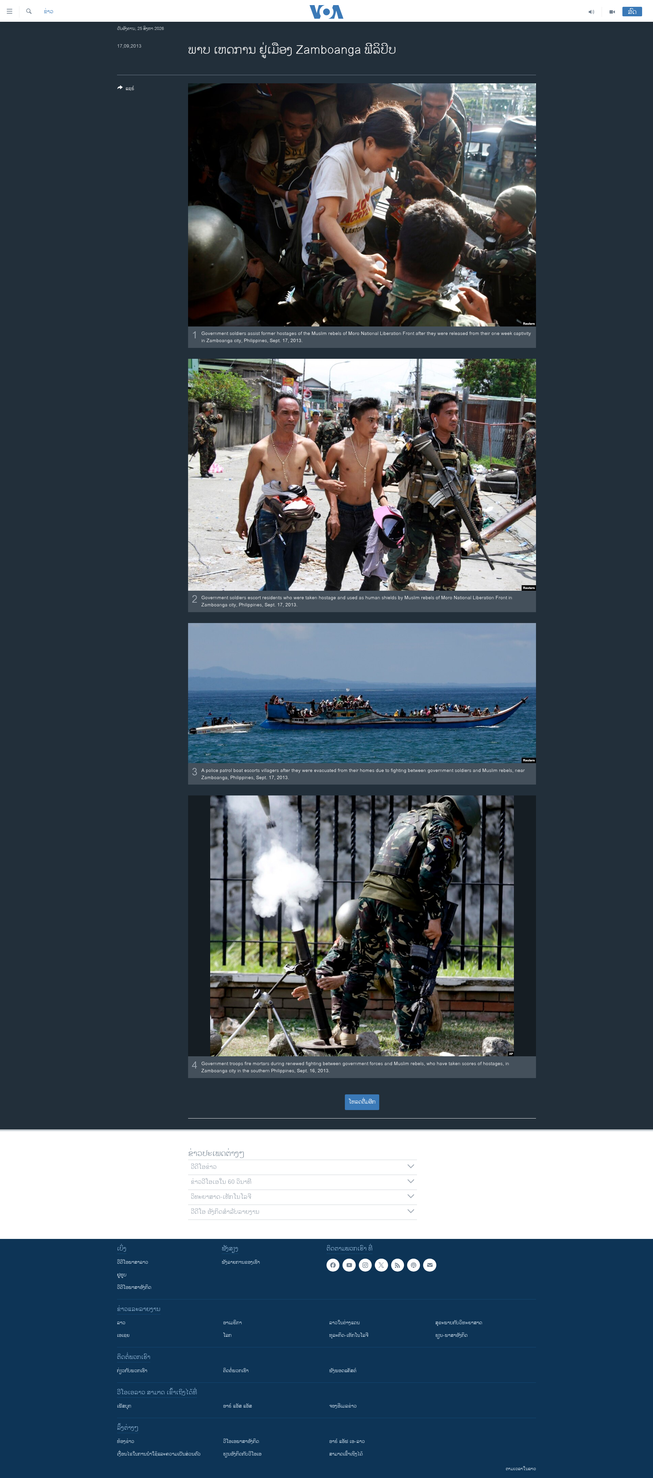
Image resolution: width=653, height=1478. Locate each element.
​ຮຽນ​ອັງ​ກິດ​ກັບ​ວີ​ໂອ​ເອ (242, 1454)
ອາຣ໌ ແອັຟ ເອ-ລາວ (347, 1441)
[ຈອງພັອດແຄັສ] (429, 1265)
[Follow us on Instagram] (365, 1265)
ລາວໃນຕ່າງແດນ (344, 1322)
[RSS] (397, 1265)
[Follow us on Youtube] (348, 1265)
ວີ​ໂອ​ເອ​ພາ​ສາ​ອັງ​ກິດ (241, 1441)
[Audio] (591, 12)
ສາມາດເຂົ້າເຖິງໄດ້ (346, 1454)
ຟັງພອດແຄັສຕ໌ (342, 1370)
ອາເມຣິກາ (232, 1322)
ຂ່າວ (48, 12)
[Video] (612, 12)
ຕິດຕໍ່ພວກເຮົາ (236, 1370)
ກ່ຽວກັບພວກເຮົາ (132, 1370)
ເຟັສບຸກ (124, 1406)
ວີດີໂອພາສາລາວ (132, 1262)
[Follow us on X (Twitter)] (381, 1265)
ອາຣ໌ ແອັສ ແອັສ (237, 1406)
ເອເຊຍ (123, 1335)
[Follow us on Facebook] (332, 1265)
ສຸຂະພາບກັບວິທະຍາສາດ (458, 1322)
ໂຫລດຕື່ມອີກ (362, 1102)
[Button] (125, 89)
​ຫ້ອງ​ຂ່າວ (125, 1441)
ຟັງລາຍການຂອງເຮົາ (241, 1262)
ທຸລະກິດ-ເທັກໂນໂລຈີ (348, 1335)
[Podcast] (413, 1265)
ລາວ (121, 1322)
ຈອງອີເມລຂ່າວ (343, 1406)
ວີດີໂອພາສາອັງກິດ (134, 1287)
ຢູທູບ (122, 1274)
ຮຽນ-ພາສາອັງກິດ (451, 1335)
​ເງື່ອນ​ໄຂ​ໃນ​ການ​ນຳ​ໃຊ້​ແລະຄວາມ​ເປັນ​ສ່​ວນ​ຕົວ (159, 1454)
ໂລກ (227, 1335)
